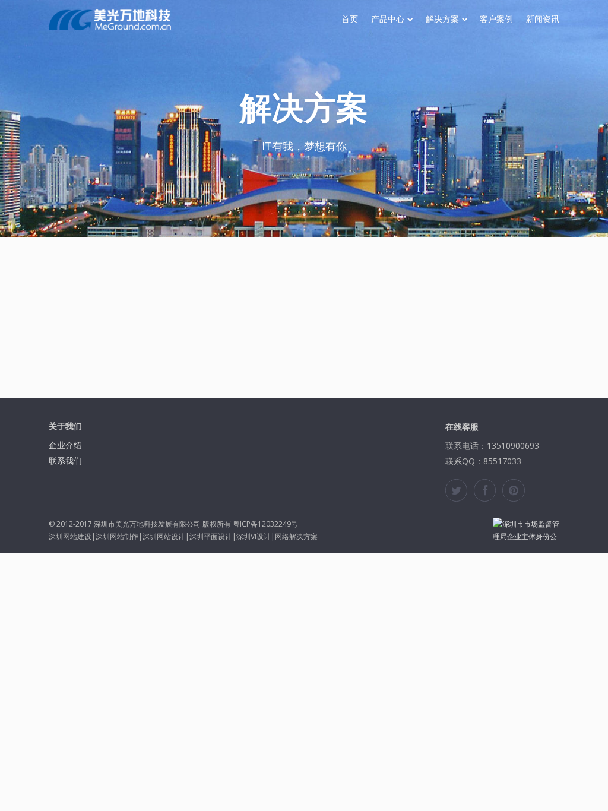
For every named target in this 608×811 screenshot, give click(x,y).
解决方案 (442, 19)
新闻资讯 (542, 19)
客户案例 (496, 19)
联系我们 (65, 460)
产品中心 (387, 19)
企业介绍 (65, 445)
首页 (349, 19)
